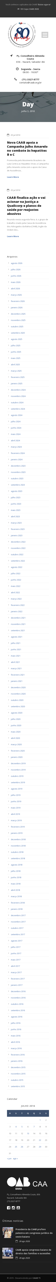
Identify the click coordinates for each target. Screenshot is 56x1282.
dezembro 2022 (18, 541)
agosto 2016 (16, 1016)
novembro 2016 (18, 997)
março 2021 (16, 668)
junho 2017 (16, 953)
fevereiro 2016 (18, 1054)
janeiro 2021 (16, 681)
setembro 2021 (18, 630)
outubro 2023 (17, 478)
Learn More (13, 177)
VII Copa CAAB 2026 (30, 9)
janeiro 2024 (16, 459)
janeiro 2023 (16, 535)
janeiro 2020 (16, 757)
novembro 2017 (18, 921)
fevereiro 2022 (18, 605)
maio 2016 (15, 1035)
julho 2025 (15, 345)
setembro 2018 (18, 858)
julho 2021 (15, 643)
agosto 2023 (16, 491)
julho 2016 (15, 1023)
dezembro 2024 (18, 389)
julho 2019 (15, 795)
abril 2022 (15, 592)
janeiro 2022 (16, 611)
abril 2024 (15, 440)
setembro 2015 (18, 1086)
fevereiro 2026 (18, 301)
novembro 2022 (18, 548)
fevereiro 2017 (18, 978)
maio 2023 (15, 510)
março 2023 (16, 522)
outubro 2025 (17, 326)
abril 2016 (15, 1042)
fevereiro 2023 (18, 529)
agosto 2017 (16, 940)
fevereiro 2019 (18, 826)
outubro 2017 (17, 928)
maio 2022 (15, 586)
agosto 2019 (16, 788)
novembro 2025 (18, 320)
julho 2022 (15, 573)
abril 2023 (15, 516)
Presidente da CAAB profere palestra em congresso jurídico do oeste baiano (34, 1233)
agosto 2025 (16, 339)
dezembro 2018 (18, 839)
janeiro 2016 (16, 1061)
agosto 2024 (16, 415)
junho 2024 (16, 427)
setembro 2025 (18, 332)
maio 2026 (15, 282)
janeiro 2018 (16, 909)
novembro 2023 (18, 472)
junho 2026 (16, 275)
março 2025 (16, 370)
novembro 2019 (18, 769)
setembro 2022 (18, 560)
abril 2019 (15, 814)
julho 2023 (15, 497)
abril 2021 (15, 662)
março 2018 (16, 896)
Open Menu (45, 35)
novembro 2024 (18, 396)
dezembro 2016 (18, 991)
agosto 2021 (16, 636)
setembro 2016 (18, 1010)
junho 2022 (16, 579)
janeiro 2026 (16, 307)
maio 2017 (15, 959)
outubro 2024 (17, 402)
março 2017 (16, 972)
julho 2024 (15, 421)
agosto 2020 (16, 712)
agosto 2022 (16, 567)
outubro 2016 (17, 1004)
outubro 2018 (17, 852)
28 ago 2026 (24, 1241)
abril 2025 (15, 364)
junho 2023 (16, 503)
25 (16, 1146)
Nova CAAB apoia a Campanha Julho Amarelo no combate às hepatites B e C (27, 148)
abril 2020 (15, 738)
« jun (9, 1158)
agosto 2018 (16, 864)
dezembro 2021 (18, 617)
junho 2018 (16, 877)
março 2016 (16, 1048)
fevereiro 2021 (18, 674)
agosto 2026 (16, 263)
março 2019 (16, 820)
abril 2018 (15, 890)
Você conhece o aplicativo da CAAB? (28, 4)
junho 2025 (16, 351)
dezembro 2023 (18, 465)
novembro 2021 (18, 624)
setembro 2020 (18, 706)
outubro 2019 (17, 776)
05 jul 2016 (15, 135)
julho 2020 (15, 719)
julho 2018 (15, 871)
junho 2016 (16, 1029)
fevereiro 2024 (18, 453)
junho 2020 (16, 725)
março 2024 (16, 446)
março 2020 (16, 744)
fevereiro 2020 (18, 750)
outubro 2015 (17, 1080)
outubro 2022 (17, 554)
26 (22, 1146)
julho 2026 (15, 269)
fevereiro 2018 (18, 902)
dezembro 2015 (18, 1067)
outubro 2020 (17, 700)
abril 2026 (15, 288)
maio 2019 (15, 807)
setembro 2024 (18, 408)
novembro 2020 (18, 693)
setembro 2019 (18, 782)
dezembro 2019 (18, 763)
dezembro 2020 (18, 687)
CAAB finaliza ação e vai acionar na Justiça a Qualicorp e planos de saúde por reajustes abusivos (26, 206)
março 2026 (16, 294)
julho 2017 (15, 947)
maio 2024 (15, 434)
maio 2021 (15, 655)
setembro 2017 (18, 934)
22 (40, 1140)
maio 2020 (15, 731)
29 (40, 1146)
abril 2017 (15, 966)
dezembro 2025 (18, 313)
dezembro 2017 (18, 915)
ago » (15, 1158)
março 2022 (16, 598)
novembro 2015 (18, 1073)
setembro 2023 (18, 484)
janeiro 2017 (16, 985)
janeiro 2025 (16, 383)
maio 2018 (15, 883)
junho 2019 (16, 801)
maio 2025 (15, 358)
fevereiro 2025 (18, 377)
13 (28, 1133)
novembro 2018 (18, 845)
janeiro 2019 (16, 833)
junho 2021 (16, 649)
